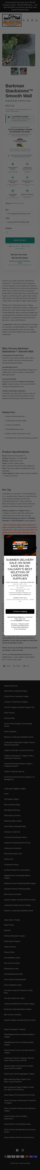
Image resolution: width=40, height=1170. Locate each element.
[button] (33, 537)
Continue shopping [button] (20, 611)
